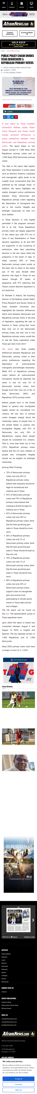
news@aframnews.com (9, 1022)
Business (5, 969)
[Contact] (12, 3)
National (4, 957)
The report (8, 349)
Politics (18, 51)
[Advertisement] (18, 810)
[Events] (21, 3)
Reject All (18, 1090)
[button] (4, 2)
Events (21, 7)
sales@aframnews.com (9, 1019)
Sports (4, 973)
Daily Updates (11, 51)
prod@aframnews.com (9, 1025)
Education (5, 966)
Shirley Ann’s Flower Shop (10, 1005)
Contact (12, 7)
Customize (18, 1084)
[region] (18, 1076)
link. (7, 614)
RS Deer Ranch (6, 1008)
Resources (5, 982)
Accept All (18, 1079)
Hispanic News (6, 1002)
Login (31, 7)
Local (3, 960)
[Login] (31, 3)
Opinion (4, 963)
